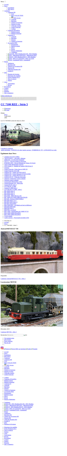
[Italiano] (11, 98)
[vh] (32, 272)
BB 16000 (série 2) (9, 191)
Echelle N (10, 71)
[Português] (17, 98)
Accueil (6, 4)
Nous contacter (8, 341)
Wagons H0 (11, 68)
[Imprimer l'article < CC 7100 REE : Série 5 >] (7, 108)
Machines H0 (11, 65)
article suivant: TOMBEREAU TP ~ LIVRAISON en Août (40, 150)
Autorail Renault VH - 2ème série (13, 183)
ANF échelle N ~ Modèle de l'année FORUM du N (18, 166)
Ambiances (11, 63)
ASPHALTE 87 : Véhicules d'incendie (15, 177)
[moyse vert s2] (32, 326)
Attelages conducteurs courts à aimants (14, 178)
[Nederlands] (19, 98)
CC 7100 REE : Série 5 (14, 104)
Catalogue (7, 11)
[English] (6, 98)
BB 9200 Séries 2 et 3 (10, 200)
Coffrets (13, 29)
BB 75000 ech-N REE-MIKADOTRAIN (15, 197)
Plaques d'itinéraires (16, 50)
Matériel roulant (15, 46)
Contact (6, 88)
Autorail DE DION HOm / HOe (13, 182)
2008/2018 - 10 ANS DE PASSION (14, 160)
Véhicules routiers (16, 25)
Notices (10, 80)
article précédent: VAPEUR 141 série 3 (12, 150)
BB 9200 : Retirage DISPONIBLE (14, 199)
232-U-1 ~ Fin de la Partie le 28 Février (15, 161)
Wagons (13, 40)
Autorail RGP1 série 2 (10, 185)
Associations (11, 83)
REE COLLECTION (17, 15)
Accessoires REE (12, 43)
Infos (5, 72)
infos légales (7, 339)
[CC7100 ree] (20, 145)
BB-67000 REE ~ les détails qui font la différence (18, 205)
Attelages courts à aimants (11, 180)
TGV (12, 14)
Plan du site (7, 343)
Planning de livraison (13, 74)
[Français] (3, 98)
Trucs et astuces (12, 79)
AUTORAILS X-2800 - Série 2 (13, 189)
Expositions (11, 7)
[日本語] (22, 98)
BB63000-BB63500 (9, 207)
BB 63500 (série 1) (9, 194)
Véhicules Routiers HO (14, 69)
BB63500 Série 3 (9, 208)
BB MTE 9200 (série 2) (10, 202)
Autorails (13, 19)
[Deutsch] (8, 98)
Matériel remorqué (16, 33)
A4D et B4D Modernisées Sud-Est (13, 164)
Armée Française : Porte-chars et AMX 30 (15, 169)
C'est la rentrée (8, 216)
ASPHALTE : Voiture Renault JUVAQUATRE (17, 174)
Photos (6, 61)
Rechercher (4, 335)
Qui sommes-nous (9, 338)
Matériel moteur (15, 32)
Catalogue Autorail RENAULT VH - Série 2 (13, 278)
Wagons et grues (15, 24)
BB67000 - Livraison (10, 210)
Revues (10, 85)
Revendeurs (7, 86)
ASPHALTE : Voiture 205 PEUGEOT (15, 172)
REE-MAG (11, 9)
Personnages (14, 44)
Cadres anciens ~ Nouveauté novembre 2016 (16, 217)
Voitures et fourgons (16, 22)
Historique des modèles (14, 75)
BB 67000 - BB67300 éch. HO (13, 196)
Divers (13, 49)
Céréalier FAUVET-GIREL (12, 156)
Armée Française (16, 27)
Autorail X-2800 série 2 (10, 188)
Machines (13, 21)
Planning (6, 91)
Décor (13, 47)
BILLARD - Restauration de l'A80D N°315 (16, 211)
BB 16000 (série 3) (9, 192)
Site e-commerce (8, 93)
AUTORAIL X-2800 (10, 186)
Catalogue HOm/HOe (14, 30)
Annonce (6, 167)
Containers (14, 52)
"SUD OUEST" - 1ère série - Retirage (14, 158)
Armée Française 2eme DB (11, 171)
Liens (5, 82)
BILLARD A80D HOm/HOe (12, 213)
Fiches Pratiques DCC (14, 77)
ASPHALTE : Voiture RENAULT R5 (14, 175)
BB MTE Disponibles (10, 203)
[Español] (14, 98)
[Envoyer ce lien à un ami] (6, 110)
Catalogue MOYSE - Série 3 (9, 332)
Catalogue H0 (11, 12)
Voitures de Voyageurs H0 (15, 66)
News (5, 6)
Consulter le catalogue (7, 148)
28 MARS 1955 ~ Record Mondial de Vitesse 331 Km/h (19, 163)
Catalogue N (11, 35)
